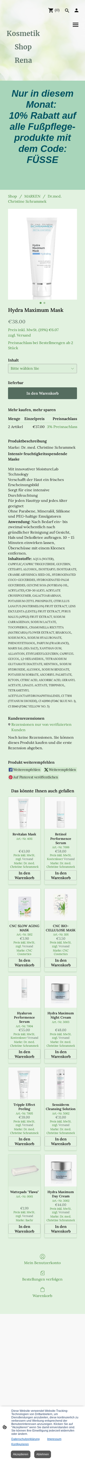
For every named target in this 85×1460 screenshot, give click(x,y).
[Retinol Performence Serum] (61, 813)
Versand (24, 335)
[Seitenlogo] (23, 71)
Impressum (54, 1439)
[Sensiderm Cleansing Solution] (61, 1083)
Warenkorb (42, 1295)
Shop (12, 196)
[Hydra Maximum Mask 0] (42, 254)
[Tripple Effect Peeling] (24, 1083)
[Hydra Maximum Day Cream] (61, 1170)
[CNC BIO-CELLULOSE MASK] (61, 904)
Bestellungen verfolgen (42, 1279)
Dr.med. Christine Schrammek (35, 199)
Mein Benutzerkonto (42, 1262)
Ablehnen (42, 1454)
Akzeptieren (20, 1454)
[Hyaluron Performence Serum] (24, 992)
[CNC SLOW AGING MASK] (24, 904)
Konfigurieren (20, 1444)
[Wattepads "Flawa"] (24, 1170)
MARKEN (32, 196)
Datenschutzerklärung (25, 1439)
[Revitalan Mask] (24, 813)
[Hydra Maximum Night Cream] (61, 992)
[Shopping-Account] (76, 10)
